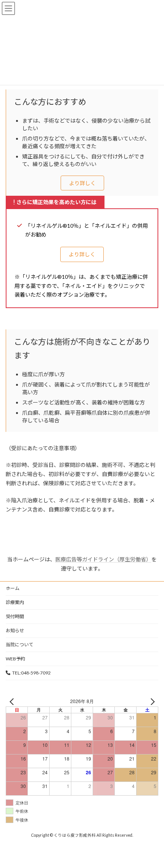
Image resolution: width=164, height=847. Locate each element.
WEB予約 (15, 659)
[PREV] (13, 701)
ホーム (12, 588)
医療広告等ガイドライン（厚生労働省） (103, 559)
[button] (82, 183)
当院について (19, 644)
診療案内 (15, 602)
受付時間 (15, 616)
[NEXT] (151, 701)
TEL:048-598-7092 (31, 673)
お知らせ (15, 630)
